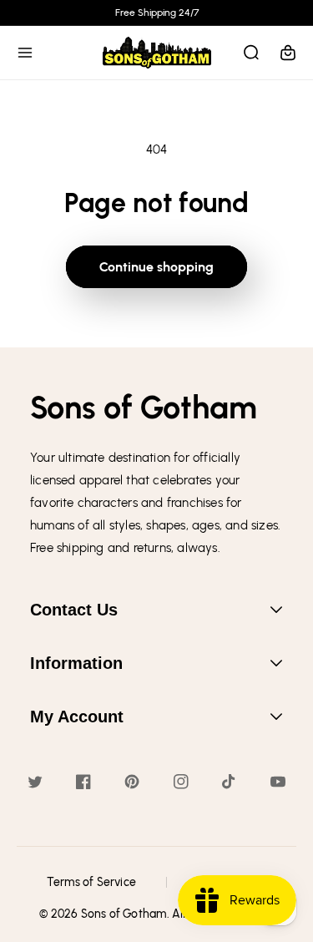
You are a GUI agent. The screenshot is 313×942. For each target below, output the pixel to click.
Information (76, 663)
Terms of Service (91, 882)
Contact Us (74, 609)
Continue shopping (156, 267)
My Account (77, 716)
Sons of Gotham (124, 914)
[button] (25, 52)
